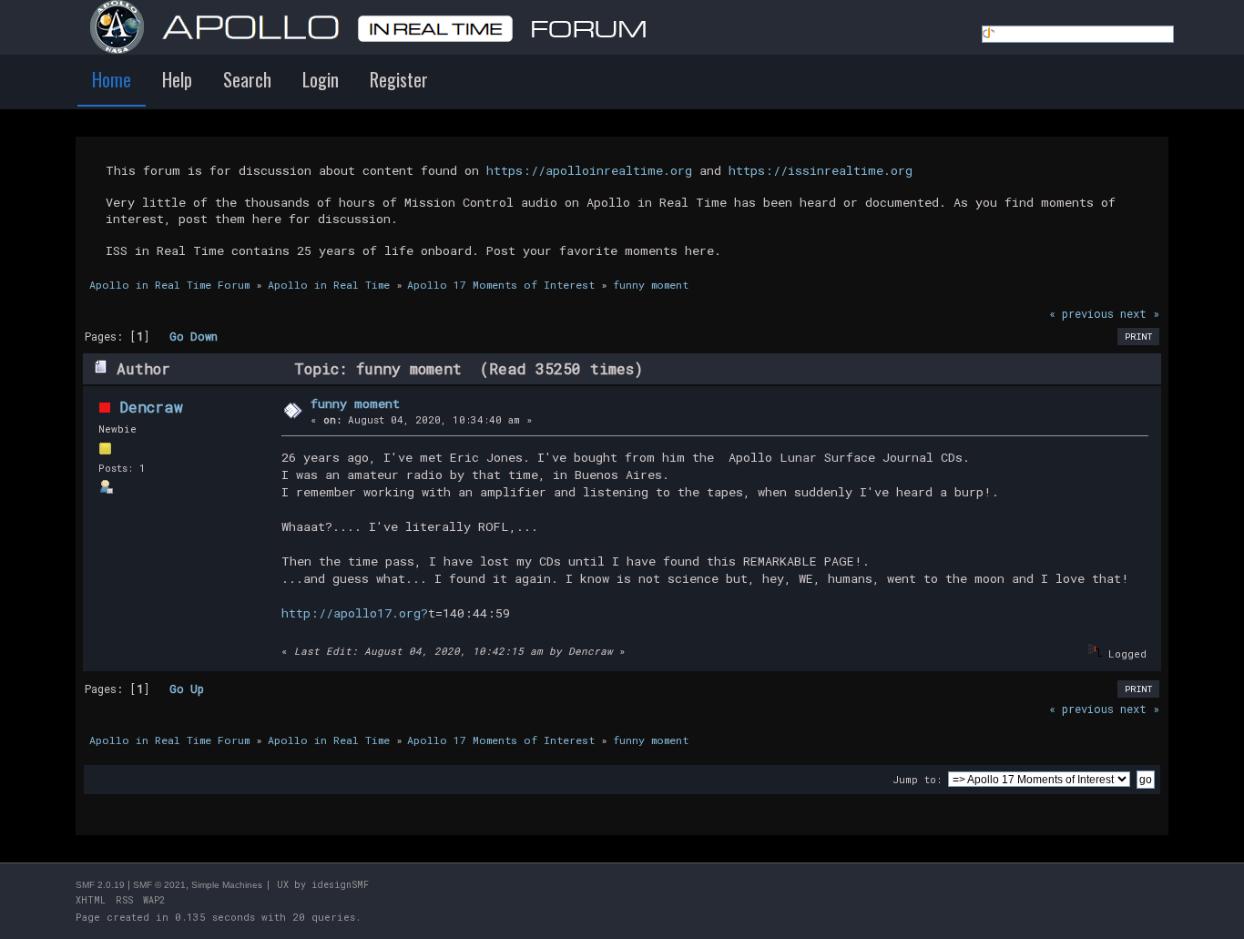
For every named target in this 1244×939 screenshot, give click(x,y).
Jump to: (917, 779)
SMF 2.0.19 (100, 885)
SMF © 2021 (159, 885)
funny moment (355, 403)
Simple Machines (226, 885)
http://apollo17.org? (354, 613)
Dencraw (151, 406)
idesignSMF (340, 885)
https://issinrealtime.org (821, 170)
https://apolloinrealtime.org (589, 170)
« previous (1081, 313)
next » (1139, 313)
